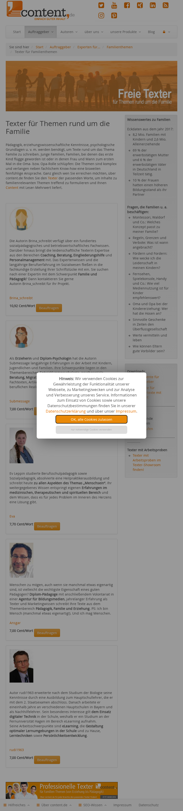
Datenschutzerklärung (66, 411)
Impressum (126, 411)
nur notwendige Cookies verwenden (91, 429)
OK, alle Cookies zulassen (91, 419)
